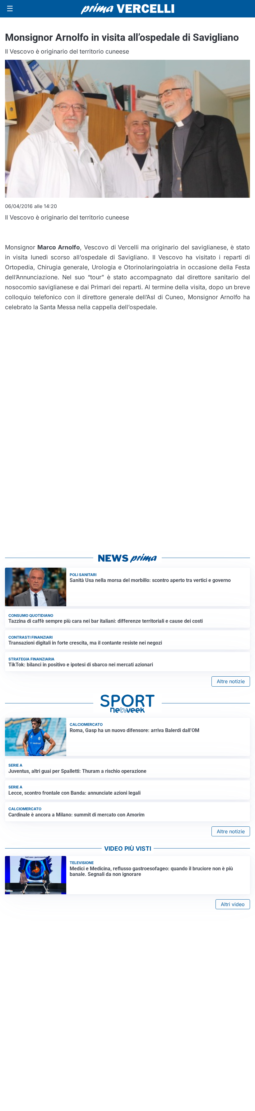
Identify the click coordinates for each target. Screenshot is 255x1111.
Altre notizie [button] (231, 681)
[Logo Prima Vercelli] (127, 8)
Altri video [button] (233, 904)
